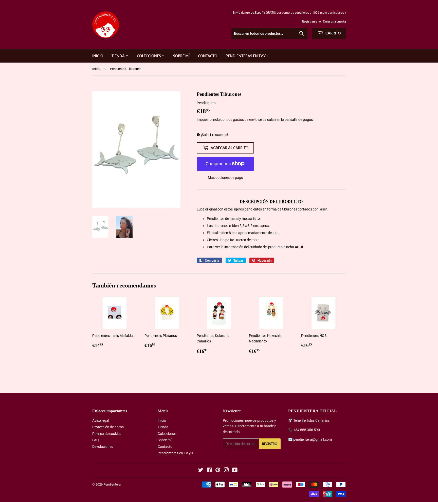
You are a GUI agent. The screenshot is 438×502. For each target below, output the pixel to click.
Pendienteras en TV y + (247, 56)
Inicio (97, 56)
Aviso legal (100, 420)
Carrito (333, 33)
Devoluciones (102, 447)
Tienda (118, 56)
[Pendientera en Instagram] (226, 471)
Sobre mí (181, 56)
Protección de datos (108, 427)
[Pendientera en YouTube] (235, 471)
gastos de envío (245, 120)
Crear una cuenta (334, 21)
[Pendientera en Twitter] (200, 471)
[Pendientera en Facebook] (209, 471)
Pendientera (112, 484)
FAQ (95, 440)
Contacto (207, 56)
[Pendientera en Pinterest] (218, 471)
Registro (269, 444)
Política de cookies (106, 434)
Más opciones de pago (225, 178)
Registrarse (309, 21)
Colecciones (149, 56)
